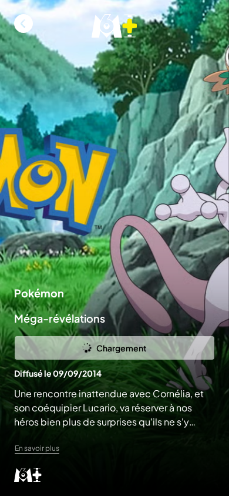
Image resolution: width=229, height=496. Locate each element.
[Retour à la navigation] (23, 23)
